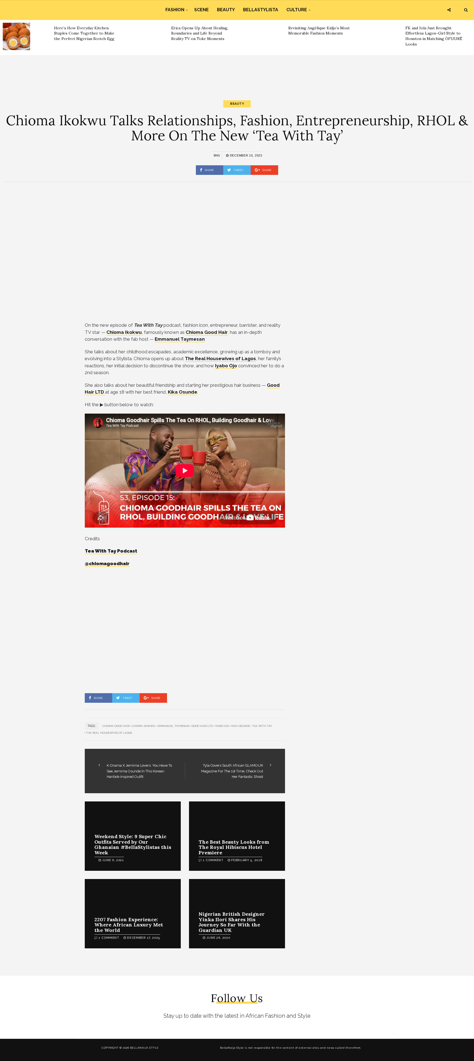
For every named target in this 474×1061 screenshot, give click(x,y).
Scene (201, 9)
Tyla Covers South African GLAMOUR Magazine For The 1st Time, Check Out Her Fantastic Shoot (232, 771)
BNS (217, 155)
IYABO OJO (222, 725)
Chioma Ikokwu (143, 725)
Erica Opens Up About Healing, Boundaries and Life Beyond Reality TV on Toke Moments (199, 33)
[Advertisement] (237, 73)
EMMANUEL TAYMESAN (173, 725)
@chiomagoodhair (107, 563)
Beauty (226, 9)
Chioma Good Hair (115, 725)
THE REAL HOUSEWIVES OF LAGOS (109, 732)
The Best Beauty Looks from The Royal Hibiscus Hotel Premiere (234, 847)
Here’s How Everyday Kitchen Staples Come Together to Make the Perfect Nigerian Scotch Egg (84, 33)
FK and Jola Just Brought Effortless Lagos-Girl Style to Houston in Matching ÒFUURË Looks (433, 36)
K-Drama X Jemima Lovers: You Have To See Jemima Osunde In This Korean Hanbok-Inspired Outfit (139, 771)
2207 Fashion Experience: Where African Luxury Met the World (128, 925)
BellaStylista (260, 9)
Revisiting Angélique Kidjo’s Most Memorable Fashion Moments (319, 30)
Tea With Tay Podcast (111, 551)
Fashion (174, 9)
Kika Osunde (240, 725)
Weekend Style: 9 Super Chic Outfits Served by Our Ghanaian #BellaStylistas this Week (132, 844)
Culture (296, 9)
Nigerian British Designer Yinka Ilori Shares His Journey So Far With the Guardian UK (232, 922)
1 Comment (213, 860)
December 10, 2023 (245, 155)
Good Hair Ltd (202, 725)
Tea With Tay (262, 725)
